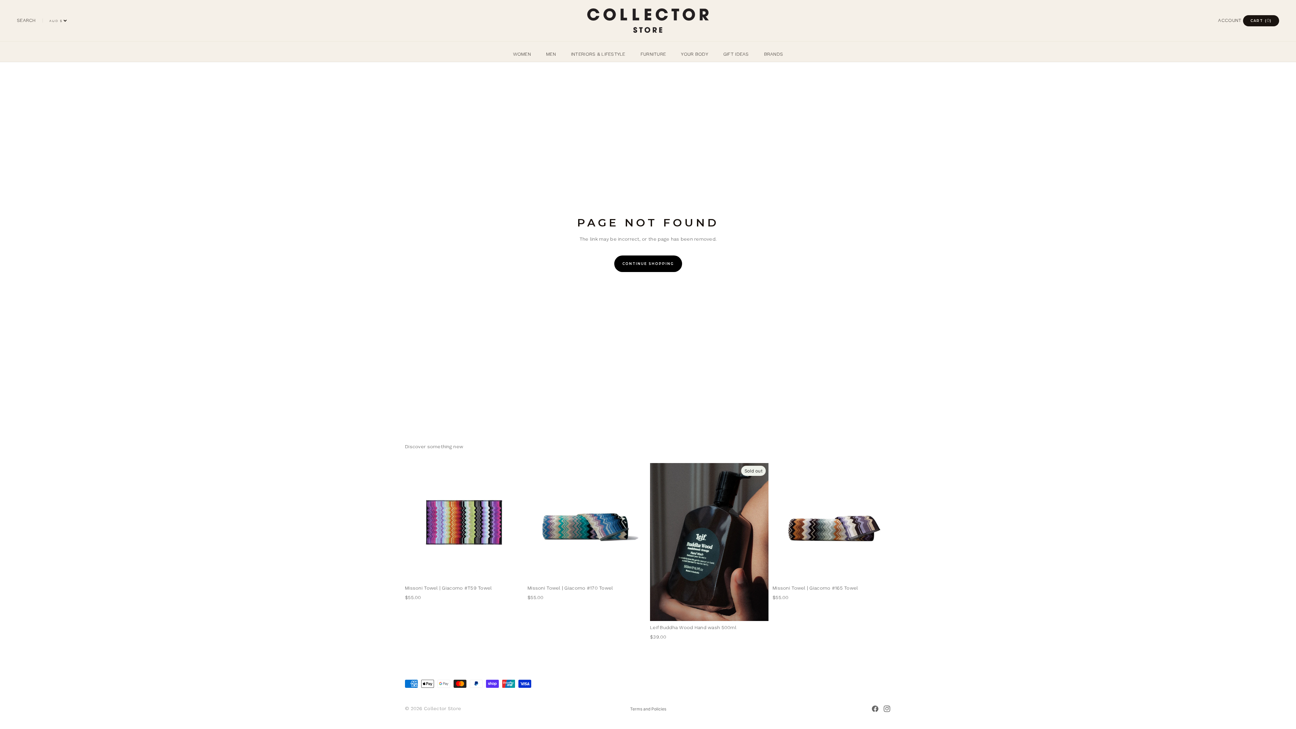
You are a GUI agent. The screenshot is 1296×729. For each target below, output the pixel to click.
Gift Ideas (736, 54)
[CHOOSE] (513, 571)
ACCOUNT (1229, 20)
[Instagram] (887, 709)
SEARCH (26, 20)
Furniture (653, 54)
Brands (773, 54)
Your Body (694, 54)
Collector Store (442, 708)
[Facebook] (875, 709)
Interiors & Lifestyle (598, 54)
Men (551, 54)
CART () (1261, 20)
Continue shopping (648, 264)
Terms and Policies (648, 708)
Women (522, 54)
